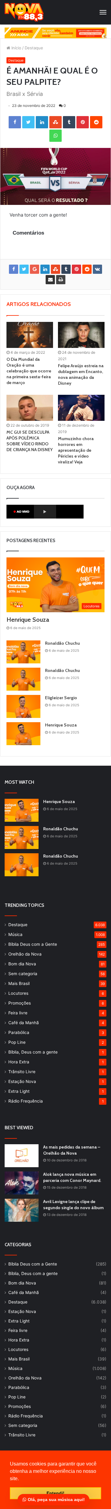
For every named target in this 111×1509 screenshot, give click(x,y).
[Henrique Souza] (23, 733)
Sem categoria (22, 973)
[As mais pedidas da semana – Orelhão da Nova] (22, 1155)
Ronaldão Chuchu (62, 643)
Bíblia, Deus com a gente (33, 1052)
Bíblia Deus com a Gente (32, 944)
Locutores (18, 993)
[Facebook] (15, 122)
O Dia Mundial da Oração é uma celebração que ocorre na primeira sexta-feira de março (28, 371)
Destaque (34, 47)
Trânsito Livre (21, 1071)
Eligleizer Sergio (61, 697)
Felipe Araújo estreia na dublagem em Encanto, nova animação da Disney (81, 374)
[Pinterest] (82, 122)
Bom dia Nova (22, 963)
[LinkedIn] (42, 122)
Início (15, 47)
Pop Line (17, 1042)
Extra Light (19, 1091)
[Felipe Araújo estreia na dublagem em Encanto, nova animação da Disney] (81, 335)
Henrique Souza (27, 619)
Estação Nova (22, 1081)
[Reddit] (96, 122)
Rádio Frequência (25, 1101)
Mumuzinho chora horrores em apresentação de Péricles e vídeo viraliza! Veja (76, 450)
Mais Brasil (19, 983)
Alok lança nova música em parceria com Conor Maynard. (72, 1177)
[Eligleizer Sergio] (23, 706)
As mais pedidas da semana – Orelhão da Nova (71, 1150)
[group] (55, 33)
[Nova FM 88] (24, 12)
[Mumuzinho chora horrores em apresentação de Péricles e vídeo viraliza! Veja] (81, 408)
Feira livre (17, 1012)
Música (15, 934)
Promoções (19, 1003)
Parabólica (18, 1032)
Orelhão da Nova (25, 954)
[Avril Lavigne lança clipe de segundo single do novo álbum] (22, 1210)
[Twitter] (28, 122)
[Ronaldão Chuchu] (23, 651)
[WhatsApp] (55, 136)
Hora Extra (18, 1061)
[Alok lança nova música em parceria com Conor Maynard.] (22, 1182)
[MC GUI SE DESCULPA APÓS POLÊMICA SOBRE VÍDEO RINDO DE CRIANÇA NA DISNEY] (29, 408)
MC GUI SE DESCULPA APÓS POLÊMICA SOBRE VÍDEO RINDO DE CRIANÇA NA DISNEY (29, 440)
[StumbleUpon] (55, 122)
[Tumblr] (69, 122)
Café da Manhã (23, 1022)
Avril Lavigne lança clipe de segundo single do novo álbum (73, 1204)
